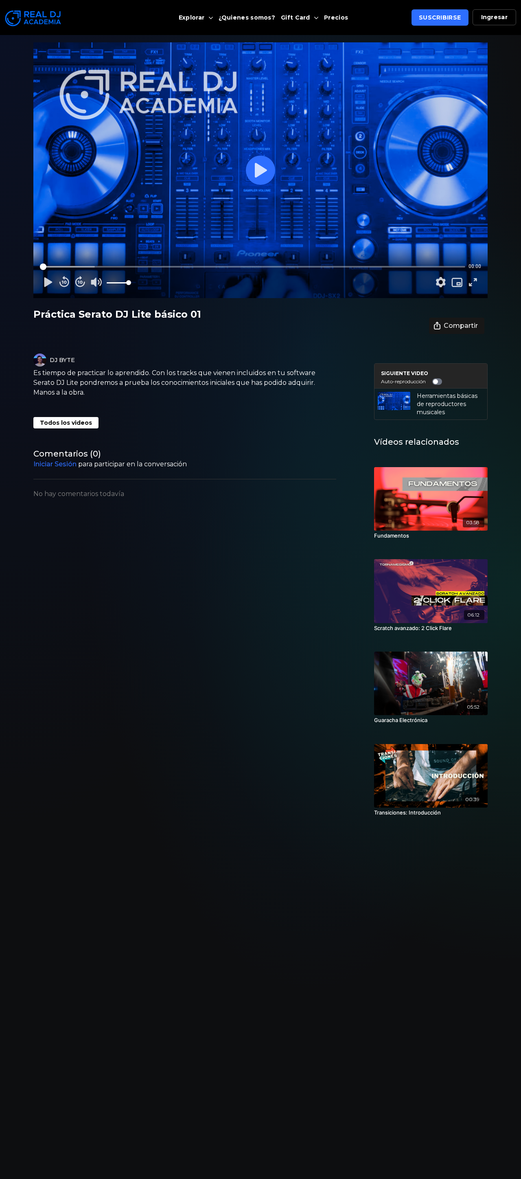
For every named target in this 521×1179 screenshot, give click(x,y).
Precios (336, 17)
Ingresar (494, 17)
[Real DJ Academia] (65, 18)
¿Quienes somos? (247, 17)
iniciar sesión (55, 464)
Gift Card (296, 17)
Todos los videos (66, 422)
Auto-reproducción (403, 381)
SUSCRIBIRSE (440, 17)
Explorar (192, 17)
